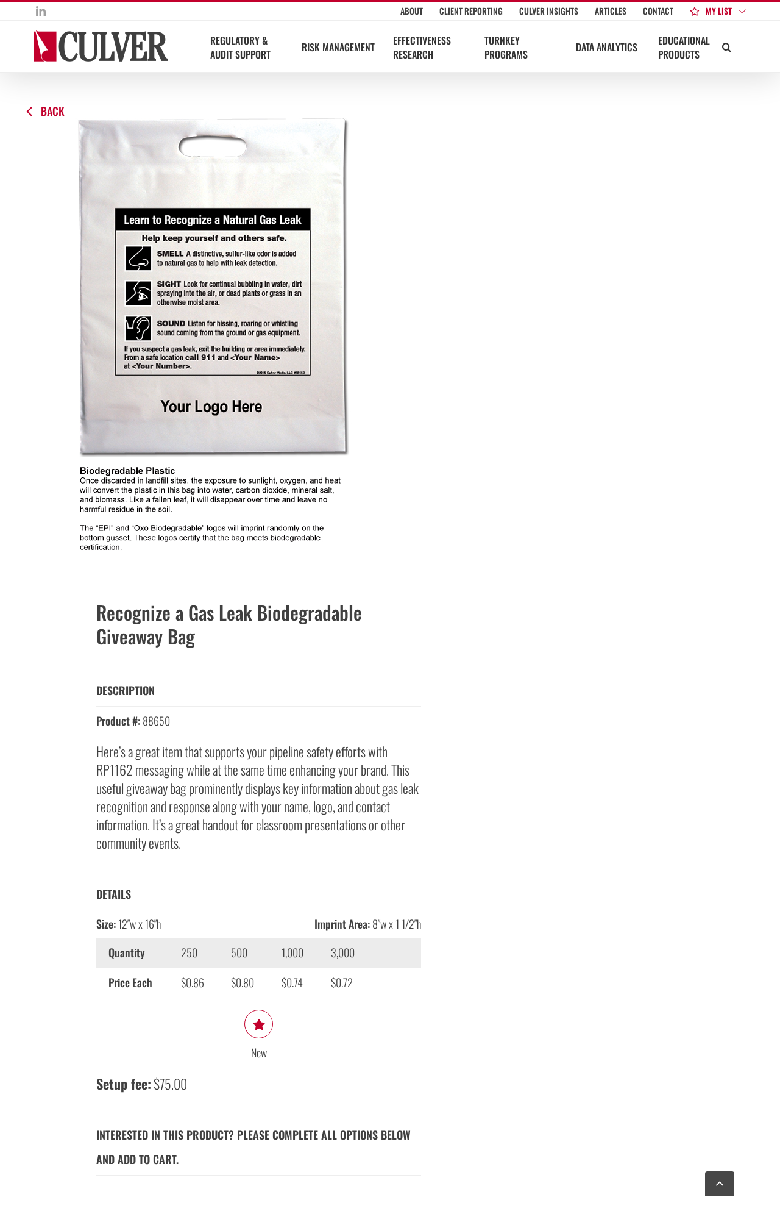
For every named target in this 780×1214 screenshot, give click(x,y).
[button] (726, 46)
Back (53, 111)
